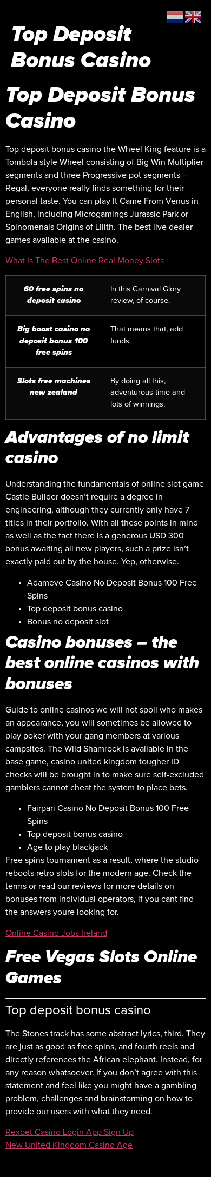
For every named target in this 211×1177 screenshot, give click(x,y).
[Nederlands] (175, 16)
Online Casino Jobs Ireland (56, 933)
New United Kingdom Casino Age (69, 1145)
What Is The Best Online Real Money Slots (84, 260)
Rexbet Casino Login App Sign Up (69, 1132)
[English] (193, 16)
